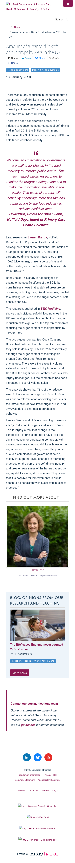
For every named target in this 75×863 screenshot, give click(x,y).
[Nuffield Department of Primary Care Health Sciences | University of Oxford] (31, 5)
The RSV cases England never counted (36, 644)
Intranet (45, 790)
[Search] (66, 19)
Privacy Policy (50, 774)
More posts (20, 673)
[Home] (9, 27)
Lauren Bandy (37, 237)
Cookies (21, 790)
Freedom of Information (29, 774)
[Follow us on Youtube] (48, 757)
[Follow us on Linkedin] (27, 757)
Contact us (33, 790)
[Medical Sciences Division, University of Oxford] (37, 766)
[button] (68, 3)
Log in (55, 790)
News (17, 27)
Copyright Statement (25, 779)
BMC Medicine (50, 308)
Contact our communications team (34, 703)
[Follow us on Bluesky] (38, 757)
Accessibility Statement (49, 779)
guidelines (28, 725)
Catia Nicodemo (20, 649)
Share (14, 58)
